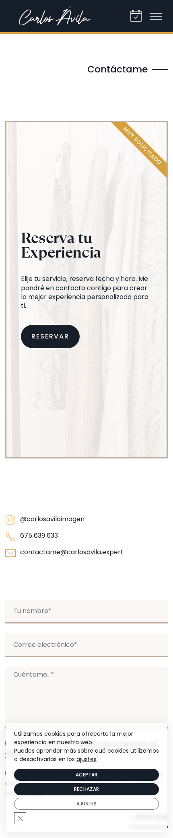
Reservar (50, 336)
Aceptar (86, 774)
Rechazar (86, 789)
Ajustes (86, 803)
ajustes (86, 759)
